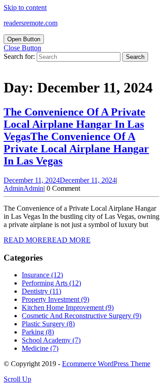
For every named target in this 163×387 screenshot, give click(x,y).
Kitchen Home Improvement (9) (68, 307)
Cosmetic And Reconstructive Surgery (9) (81, 315)
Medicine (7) (40, 348)
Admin (23, 188)
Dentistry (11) (41, 291)
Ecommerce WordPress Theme (106, 364)
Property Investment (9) (55, 299)
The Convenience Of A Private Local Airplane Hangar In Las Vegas (76, 136)
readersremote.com (31, 23)
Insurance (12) (42, 275)
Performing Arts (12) (51, 283)
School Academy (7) (51, 340)
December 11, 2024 (60, 180)
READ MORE (47, 240)
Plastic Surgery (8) (48, 324)
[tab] (24, 39)
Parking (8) (38, 332)
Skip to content (25, 7)
